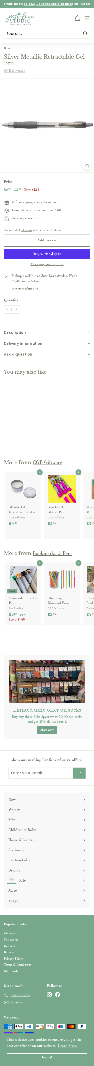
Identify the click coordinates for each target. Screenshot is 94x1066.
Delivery (9, 946)
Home (7, 48)
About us (10, 933)
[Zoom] (87, 166)
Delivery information (23, 343)
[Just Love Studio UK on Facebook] (57, 994)
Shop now (47, 730)
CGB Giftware (14, 71)
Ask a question (18, 354)
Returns (9, 952)
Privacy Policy (13, 958)
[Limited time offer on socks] (47, 681)
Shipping (26, 230)
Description (15, 332)
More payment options (47, 264)
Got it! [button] (47, 1057)
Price (8, 182)
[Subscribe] (79, 773)
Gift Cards (11, 971)
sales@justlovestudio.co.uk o (48, 4)
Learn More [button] (67, 1046)
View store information (25, 289)
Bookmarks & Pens (52, 553)
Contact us (11, 939)
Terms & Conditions (17, 964)
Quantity (11, 300)
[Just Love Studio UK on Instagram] (49, 994)
